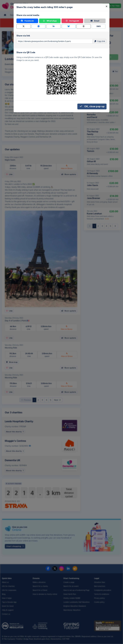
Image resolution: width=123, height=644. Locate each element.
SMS (98, 26)
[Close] (106, 6)
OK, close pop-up (94, 106)
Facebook (29, 21)
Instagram (74, 21)
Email (96, 21)
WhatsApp (52, 21)
